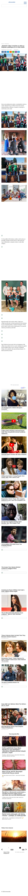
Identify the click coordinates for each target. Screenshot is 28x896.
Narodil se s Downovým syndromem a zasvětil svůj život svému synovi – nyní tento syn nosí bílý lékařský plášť (13, 793)
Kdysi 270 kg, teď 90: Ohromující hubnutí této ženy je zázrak (12, 772)
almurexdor (12, 2)
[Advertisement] (14, 25)
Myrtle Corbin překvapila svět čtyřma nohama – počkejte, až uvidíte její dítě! (14, 814)
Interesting (16, 49)
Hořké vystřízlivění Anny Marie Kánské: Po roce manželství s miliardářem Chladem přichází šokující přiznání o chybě (14, 750)
